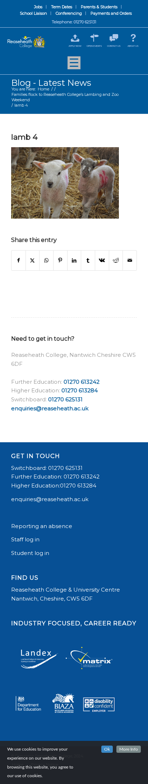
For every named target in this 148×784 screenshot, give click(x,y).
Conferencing (69, 13)
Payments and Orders (111, 13)
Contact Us (114, 46)
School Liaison (33, 13)
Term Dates (61, 6)
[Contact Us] (113, 38)
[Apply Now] (75, 38)
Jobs (38, 6)
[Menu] (74, 65)
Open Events (94, 46)
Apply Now (75, 46)
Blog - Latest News (51, 83)
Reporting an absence (42, 526)
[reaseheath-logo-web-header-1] (26, 42)
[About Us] (133, 38)
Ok (107, 749)
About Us (133, 46)
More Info (128, 749)
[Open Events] (94, 38)
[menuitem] (38, 7)
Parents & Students (99, 6)
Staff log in (25, 539)
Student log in (31, 553)
